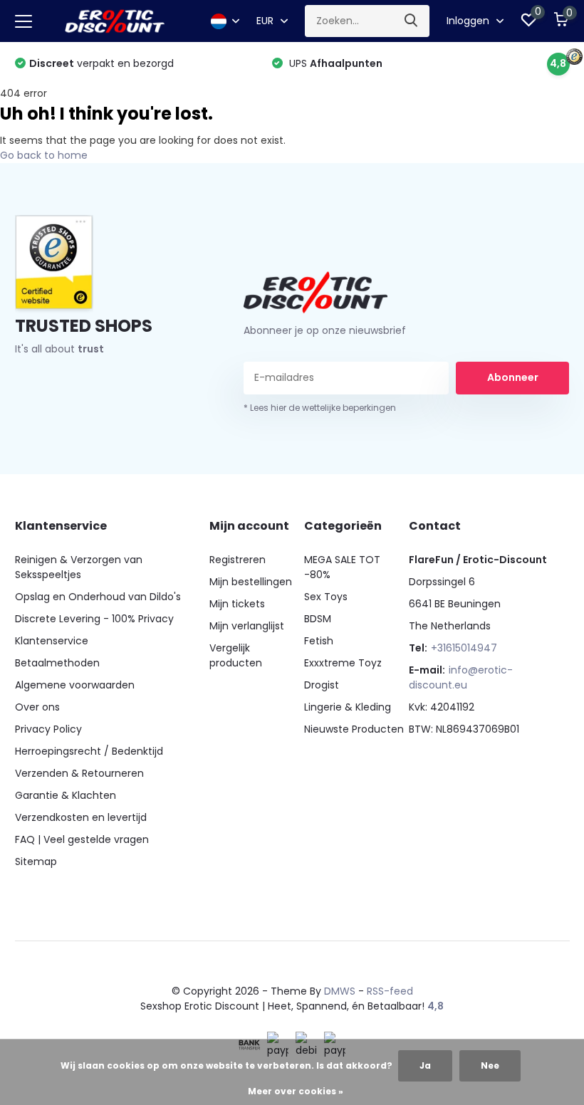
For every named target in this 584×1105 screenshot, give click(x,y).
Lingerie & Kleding (347, 707)
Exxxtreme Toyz (343, 663)
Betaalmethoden (57, 663)
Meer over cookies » (295, 1091)
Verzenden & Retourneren (79, 773)
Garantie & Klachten (65, 795)
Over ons (37, 707)
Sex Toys (326, 597)
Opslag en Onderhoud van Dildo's (98, 597)
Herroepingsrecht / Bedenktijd (89, 751)
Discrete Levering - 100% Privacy (94, 619)
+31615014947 (464, 648)
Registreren (237, 559)
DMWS (339, 991)
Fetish (318, 641)
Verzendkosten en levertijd (81, 817)
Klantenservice (51, 641)
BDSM (317, 619)
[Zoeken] (411, 21)
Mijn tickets (237, 604)
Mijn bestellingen (250, 582)
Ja (425, 1065)
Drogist (321, 685)
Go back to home (44, 155)
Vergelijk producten (235, 655)
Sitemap (36, 861)
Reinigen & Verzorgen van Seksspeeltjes (78, 567)
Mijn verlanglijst (246, 626)
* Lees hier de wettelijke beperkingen (320, 408)
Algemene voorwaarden (75, 685)
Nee (490, 1065)
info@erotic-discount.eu (461, 677)
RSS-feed (390, 991)
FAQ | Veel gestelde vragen (82, 839)
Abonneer (512, 377)
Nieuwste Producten (354, 729)
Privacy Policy (48, 729)
